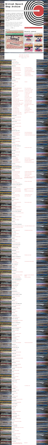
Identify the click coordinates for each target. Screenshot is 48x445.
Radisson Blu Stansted (16, 245)
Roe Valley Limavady (16, 219)
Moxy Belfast (15, 261)
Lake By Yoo (14, 289)
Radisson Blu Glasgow (28, 174)
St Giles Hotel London (16, 105)
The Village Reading (16, 430)
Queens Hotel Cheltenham (29, 342)
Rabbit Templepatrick (16, 317)
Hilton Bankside (15, 89)
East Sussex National (16, 165)
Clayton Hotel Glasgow (16, 172)
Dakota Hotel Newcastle (16, 132)
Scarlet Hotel (15, 382)
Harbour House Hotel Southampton (18, 271)
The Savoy (14, 97)
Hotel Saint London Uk (28, 101)
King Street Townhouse (16, 73)
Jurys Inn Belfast (15, 262)
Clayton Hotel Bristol (16, 182)
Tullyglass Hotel (15, 81)
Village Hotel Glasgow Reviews (29, 171)
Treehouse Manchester (28, 67)
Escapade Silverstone (16, 138)
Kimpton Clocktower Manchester (29, 71)
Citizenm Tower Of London (29, 89)
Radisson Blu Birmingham (16, 188)
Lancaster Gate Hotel (28, 109)
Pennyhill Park (15, 239)
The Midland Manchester (28, 70)
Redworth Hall (15, 286)
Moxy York (14, 385)
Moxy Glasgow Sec (15, 174)
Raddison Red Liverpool (16, 276)
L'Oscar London (15, 93)
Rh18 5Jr (14, 408)
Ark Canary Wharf (15, 96)
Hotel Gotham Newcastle (28, 132)
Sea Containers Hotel (16, 111)
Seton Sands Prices (16, 233)
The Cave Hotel (15, 61)
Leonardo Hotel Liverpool (17, 277)
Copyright (28, 56)
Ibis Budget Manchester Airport (30, 225)
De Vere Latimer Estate (16, 78)
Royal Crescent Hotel (28, 202)
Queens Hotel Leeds (16, 148)
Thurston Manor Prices (16, 436)
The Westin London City (28, 92)
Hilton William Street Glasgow (17, 178)
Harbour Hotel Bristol (28, 181)
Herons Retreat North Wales (17, 421)
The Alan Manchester (28, 74)
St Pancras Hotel (15, 92)
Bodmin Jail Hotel (15, 376)
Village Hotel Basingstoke (17, 402)
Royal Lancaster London (28, 90)
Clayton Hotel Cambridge (16, 185)
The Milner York (27, 385)
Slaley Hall (14, 129)
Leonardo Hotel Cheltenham (17, 342)
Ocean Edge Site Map (16, 370)
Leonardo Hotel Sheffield (17, 364)
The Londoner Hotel (16, 108)
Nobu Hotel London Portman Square (18, 90)
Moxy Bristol (15, 181)
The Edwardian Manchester (17, 72)
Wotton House (15, 314)
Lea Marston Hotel (15, 339)
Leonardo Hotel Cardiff (28, 194)
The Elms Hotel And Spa (16, 242)
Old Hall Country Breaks (16, 64)
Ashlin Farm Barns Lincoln (17, 333)
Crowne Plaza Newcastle (28, 133)
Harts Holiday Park (16, 248)
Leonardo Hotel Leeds (28, 147)
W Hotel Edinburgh (15, 160)
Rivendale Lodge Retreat (16, 258)
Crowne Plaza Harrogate (16, 151)
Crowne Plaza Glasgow (16, 175)
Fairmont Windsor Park (16, 230)
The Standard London (16, 101)
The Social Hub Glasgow (16, 171)
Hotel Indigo (15, 203)
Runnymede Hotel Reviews (29, 230)
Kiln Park (14, 222)
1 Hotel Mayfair (27, 93)
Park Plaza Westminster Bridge (17, 104)
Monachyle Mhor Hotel (16, 415)
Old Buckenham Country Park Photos (18, 427)
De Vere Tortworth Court (16, 236)
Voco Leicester (15, 311)
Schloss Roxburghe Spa (16, 379)
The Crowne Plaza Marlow (16, 280)
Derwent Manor (15, 268)
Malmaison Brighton (16, 199)
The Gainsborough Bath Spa (17, 202)
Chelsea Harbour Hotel (28, 100)
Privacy (25, 56)
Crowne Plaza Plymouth (16, 336)
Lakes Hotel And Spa (16, 324)
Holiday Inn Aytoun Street (29, 75)
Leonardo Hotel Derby (16, 373)
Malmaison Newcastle (16, 133)
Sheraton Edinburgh (16, 159)
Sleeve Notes (27, 27)
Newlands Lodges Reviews (16, 439)
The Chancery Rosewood (28, 97)
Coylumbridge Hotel (16, 144)
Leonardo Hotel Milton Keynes (17, 367)
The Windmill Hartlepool (16, 433)
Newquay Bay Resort (16, 330)
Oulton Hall (14, 147)
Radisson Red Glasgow (28, 172)
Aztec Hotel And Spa (16, 283)
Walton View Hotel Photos (17, 418)
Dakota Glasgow (27, 175)
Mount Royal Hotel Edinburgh (29, 159)
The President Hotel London (17, 112)
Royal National (27, 110)
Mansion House (15, 424)
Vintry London (27, 96)
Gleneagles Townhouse (28, 160)
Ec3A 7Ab (26, 106)
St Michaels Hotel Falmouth (17, 216)
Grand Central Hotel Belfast (29, 261)
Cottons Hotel (15, 265)
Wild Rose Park (15, 405)
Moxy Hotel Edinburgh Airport (17, 209)
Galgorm (26, 81)
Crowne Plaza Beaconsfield (17, 327)
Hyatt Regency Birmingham (17, 191)
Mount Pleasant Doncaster (17, 206)
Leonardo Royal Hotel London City (18, 100)
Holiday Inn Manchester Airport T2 (18, 225)
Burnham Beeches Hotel (16, 168)
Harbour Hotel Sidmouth (16, 141)
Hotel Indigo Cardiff (16, 194)
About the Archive (21, 56)
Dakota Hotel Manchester (16, 67)
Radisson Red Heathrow (16, 292)
